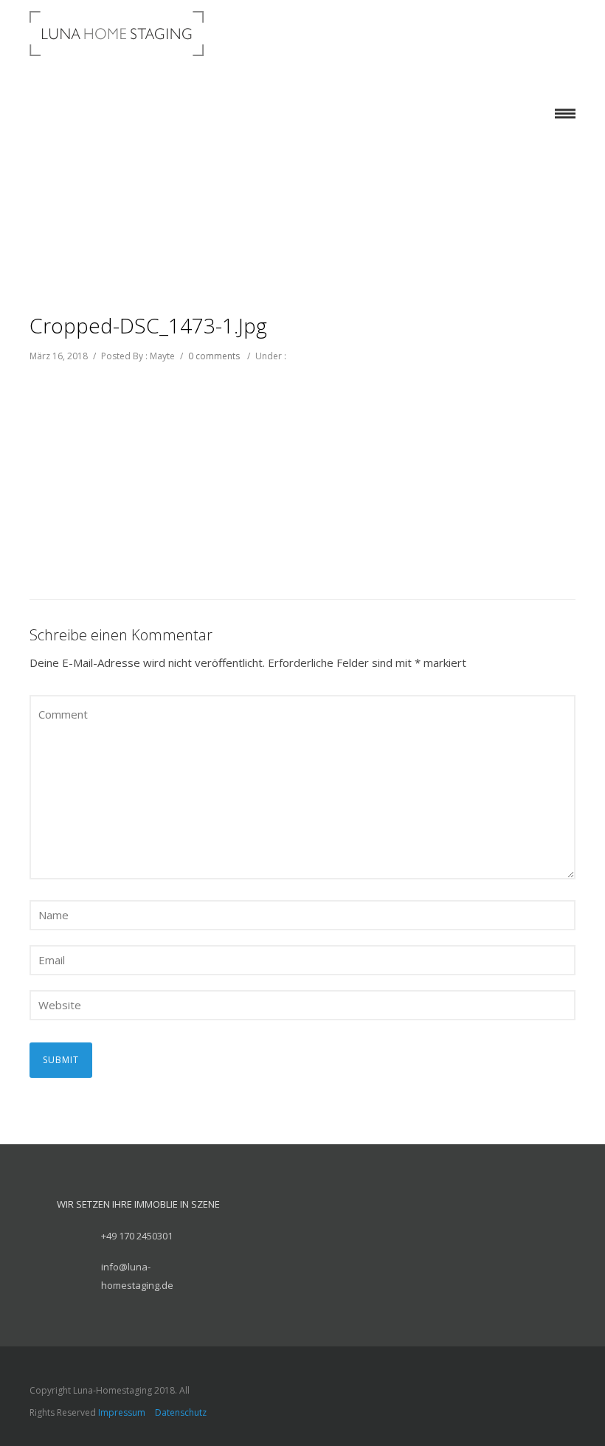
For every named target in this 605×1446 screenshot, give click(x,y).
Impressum (121, 1412)
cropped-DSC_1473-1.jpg (148, 325)
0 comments (214, 356)
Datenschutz (181, 1412)
